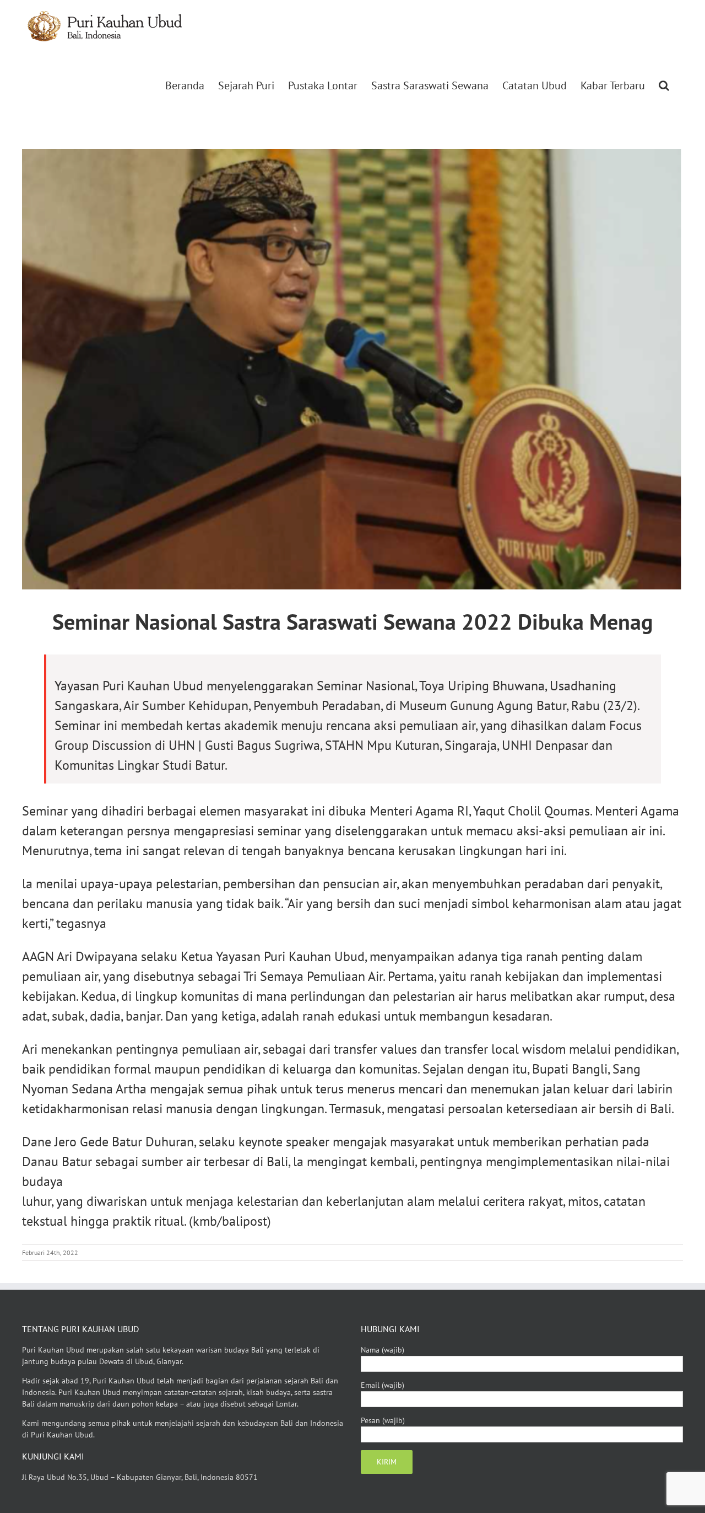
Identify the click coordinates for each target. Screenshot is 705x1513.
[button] (664, 85)
